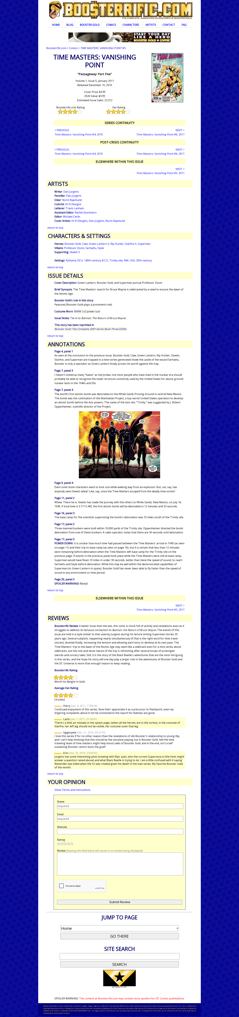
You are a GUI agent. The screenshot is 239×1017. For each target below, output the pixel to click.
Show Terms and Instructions (72, 790)
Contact (169, 25)
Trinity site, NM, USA (122, 260)
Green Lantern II (99, 244)
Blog (69, 25)
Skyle (101, 248)
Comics (111, 25)
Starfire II (130, 244)
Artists (151, 25)
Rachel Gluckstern (86, 212)
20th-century (144, 260)
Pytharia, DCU (74, 260)
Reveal (84, 583)
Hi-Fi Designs (73, 204)
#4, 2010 (78, 134)
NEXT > (180, 130)
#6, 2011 (160, 134)
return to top (55, 227)
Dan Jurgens (71, 191)
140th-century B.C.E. (96, 260)
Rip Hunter (117, 244)
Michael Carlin (71, 216)
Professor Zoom (74, 248)
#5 (103, 48)
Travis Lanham (75, 208)
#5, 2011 (160, 173)
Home (56, 25)
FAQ (184, 25)
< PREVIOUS (61, 130)
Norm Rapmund (72, 200)
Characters (131, 25)
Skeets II (75, 252)
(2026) (90, 329)
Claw (85, 244)
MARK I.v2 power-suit (87, 311)
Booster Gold (90, 25)
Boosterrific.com (56, 48)
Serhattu (91, 248)
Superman (144, 244)
